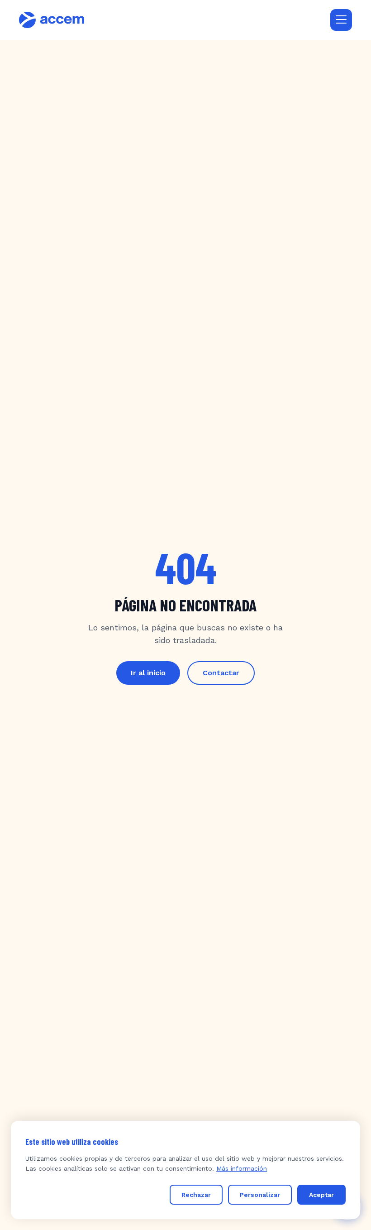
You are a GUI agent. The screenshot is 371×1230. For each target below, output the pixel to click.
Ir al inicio (148, 672)
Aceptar (321, 1194)
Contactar (221, 672)
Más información (241, 1168)
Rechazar (196, 1194)
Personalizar (260, 1194)
